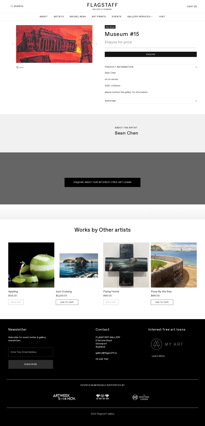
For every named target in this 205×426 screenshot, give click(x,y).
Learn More (158, 356)
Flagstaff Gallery (102, 6)
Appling (13, 291)
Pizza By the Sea (161, 291)
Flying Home (111, 291)
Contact (103, 329)
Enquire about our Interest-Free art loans (102, 182)
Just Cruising (64, 291)
